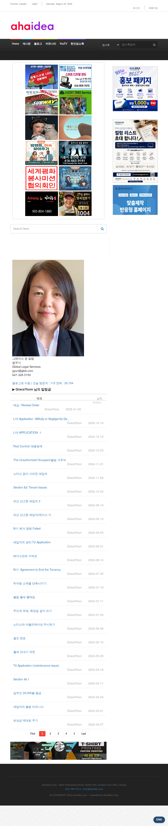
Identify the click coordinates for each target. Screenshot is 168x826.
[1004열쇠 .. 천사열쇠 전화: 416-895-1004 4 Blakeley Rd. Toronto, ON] (75, 203)
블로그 (38, 44)
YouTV (63, 44)
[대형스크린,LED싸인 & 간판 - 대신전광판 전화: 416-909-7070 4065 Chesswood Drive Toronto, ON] (41, 77)
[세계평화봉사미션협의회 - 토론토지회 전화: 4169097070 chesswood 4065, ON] (41, 178)
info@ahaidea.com (93, 789)
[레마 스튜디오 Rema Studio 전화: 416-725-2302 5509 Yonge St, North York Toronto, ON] (41, 127)
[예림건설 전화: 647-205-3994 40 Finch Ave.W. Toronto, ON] (75, 127)
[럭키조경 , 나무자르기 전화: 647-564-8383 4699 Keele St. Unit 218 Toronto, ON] (75, 102)
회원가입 (153, 8)
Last (84, 734)
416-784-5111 (73, 789)
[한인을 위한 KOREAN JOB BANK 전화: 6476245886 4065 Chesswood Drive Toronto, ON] (75, 178)
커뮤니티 (50, 44)
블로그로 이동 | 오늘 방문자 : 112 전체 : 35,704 (42, 383)
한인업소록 (77, 44)
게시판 (27, 44)
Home (15, 44)
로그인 (136, 8)
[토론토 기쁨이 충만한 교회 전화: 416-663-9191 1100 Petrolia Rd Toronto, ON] (75, 153)
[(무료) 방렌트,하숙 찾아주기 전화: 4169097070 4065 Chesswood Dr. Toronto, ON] (41, 153)
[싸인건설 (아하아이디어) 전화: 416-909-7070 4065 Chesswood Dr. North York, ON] (41, 102)
